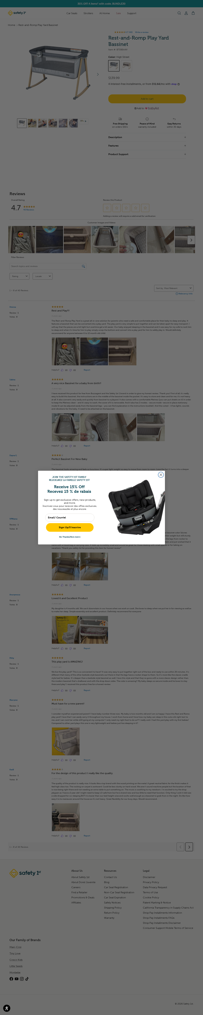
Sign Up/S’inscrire (70, 527)
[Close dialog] (161, 475)
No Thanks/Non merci (69, 537)
